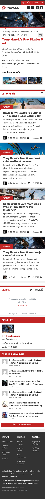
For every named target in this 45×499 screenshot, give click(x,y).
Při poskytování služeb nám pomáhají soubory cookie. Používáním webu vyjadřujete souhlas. (20, 482)
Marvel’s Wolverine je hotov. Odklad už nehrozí (26, 372)
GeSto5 (11, 360)
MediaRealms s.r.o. (9, 487)
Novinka (6, 106)
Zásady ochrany (20, 442)
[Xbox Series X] (23, 343)
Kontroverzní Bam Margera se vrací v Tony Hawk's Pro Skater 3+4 (22, 207)
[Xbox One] (17, 343)
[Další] (40, 80)
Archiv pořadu (7, 441)
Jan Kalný (11, 277)
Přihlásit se (22, 305)
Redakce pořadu (5, 446)
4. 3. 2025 (35, 277)
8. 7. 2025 (35, 183)
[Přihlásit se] (41, 8)
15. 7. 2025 (35, 137)
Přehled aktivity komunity (22, 424)
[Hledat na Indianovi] (28, 8)
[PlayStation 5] (26, 343)
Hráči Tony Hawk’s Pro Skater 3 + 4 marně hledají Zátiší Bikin (22, 114)
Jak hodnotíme (21, 456)
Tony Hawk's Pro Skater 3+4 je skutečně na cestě (22, 253)
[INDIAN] (11, 7)
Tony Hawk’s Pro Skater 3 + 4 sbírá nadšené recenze (21, 159)
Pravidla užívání (20, 449)
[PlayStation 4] (15, 343)
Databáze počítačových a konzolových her (17, 31)
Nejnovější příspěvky (36, 442)
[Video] (22, 242)
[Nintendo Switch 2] (31, 343)
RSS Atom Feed (6, 453)
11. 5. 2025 (35, 231)
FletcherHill (13, 381)
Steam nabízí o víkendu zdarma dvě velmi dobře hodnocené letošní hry (25, 404)
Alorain (11, 402)
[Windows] (12, 343)
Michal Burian (12, 137)
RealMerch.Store (38, 3)
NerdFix (5, 458)
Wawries (12, 413)
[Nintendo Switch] (20, 343)
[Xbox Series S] (28, 343)
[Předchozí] (5, 80)
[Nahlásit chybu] (26, 490)
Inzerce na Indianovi (21, 462)
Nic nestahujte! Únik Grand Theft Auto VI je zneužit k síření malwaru (25, 361)
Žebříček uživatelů (35, 449)
